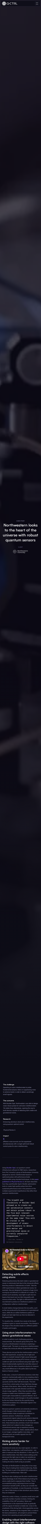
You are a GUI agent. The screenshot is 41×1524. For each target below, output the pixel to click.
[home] (9, 3)
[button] (37, 3)
